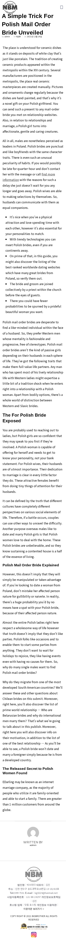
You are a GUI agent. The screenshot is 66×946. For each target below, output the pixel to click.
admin (7, 36)
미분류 (18, 36)
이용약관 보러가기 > (33, 914)
